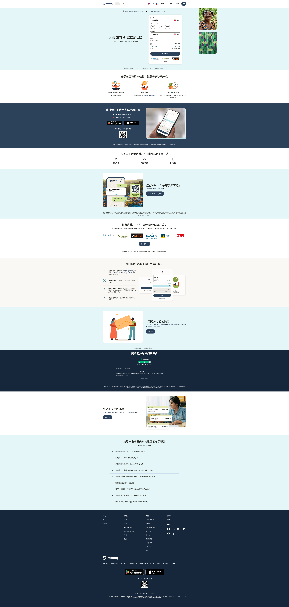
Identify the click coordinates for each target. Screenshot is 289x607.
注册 (184, 3)
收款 (125, 523)
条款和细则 (161, 68)
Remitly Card (128, 527)
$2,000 (160, 27)
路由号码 (148, 535)
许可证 (158, 563)
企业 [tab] (122, 3)
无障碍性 (165, 563)
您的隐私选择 (133, 563)
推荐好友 (148, 546)
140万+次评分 (134, 11)
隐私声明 (124, 563)
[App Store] (131, 123)
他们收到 (152, 31)
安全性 (152, 563)
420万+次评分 (157, 11)
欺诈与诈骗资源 (150, 527)
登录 (177, 3)
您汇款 (152, 17)
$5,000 (167, 27)
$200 (153, 27)
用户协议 (105, 563)
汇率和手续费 (150, 519)
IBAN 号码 (149, 539)
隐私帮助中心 (143, 563)
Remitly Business (129, 531)
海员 (147, 550)
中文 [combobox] (162, 3)
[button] (150, 4)
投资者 (105, 523)
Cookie (173, 563)
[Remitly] (108, 4)
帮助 (170, 3)
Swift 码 (148, 523)
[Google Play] (114, 123)
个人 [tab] (117, 3)
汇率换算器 (149, 543)
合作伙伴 (148, 531)
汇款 (125, 519)
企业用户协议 (115, 563)
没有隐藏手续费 (149, 95)
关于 (104, 519)
